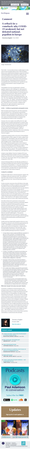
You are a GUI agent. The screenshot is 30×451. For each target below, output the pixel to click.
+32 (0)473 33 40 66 (10, 446)
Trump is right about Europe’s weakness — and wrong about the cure (14, 360)
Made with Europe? (8, 355)
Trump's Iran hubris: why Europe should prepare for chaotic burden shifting (14, 334)
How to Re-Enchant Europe (9, 344)
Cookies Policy (14, 443)
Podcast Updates (13, 445)
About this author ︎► (16, 324)
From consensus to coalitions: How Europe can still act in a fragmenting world (14, 349)
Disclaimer (13, 442)
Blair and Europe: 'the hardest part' (11, 339)
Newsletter (7, 445)
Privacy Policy (8, 443)
